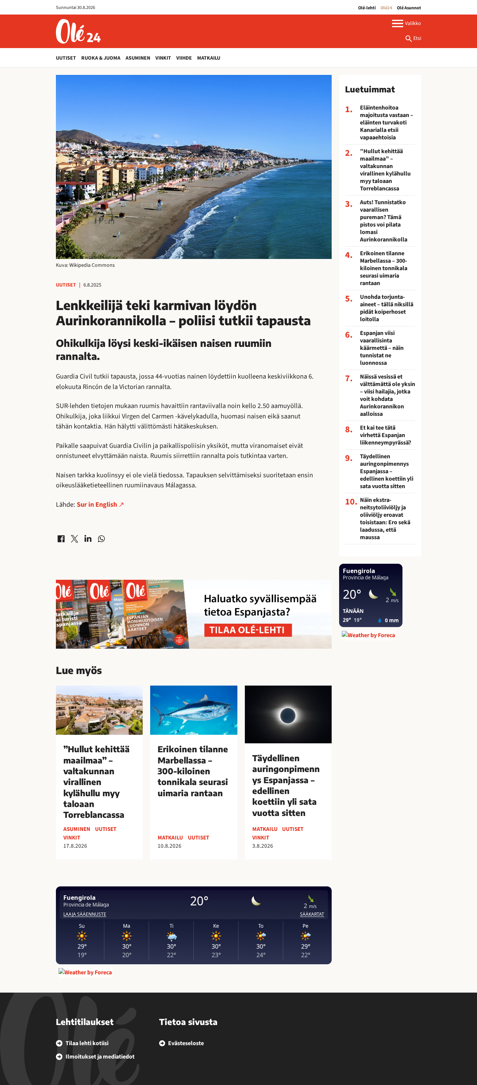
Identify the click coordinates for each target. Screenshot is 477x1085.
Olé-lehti (367, 7)
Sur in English (97, 504)
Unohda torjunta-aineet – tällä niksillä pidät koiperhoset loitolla (386, 308)
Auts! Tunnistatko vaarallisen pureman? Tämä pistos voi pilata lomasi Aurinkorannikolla (383, 221)
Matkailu (208, 58)
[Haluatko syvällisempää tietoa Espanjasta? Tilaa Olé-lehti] (194, 614)
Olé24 (386, 7)
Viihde (184, 58)
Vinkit (163, 58)
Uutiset (66, 58)
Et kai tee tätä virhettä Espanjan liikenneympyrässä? (385, 435)
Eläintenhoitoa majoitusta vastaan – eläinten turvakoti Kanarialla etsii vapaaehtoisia (386, 122)
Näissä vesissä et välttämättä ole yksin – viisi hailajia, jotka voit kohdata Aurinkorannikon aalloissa (387, 395)
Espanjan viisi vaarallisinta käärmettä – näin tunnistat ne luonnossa (382, 348)
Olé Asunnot (409, 7)
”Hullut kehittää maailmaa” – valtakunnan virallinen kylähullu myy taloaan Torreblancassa (385, 170)
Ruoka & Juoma (100, 58)
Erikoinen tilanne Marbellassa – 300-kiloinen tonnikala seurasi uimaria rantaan (383, 268)
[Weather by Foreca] (85, 972)
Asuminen (138, 58)
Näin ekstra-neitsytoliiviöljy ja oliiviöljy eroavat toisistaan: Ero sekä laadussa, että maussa (385, 518)
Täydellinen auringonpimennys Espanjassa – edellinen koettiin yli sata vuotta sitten (386, 471)
